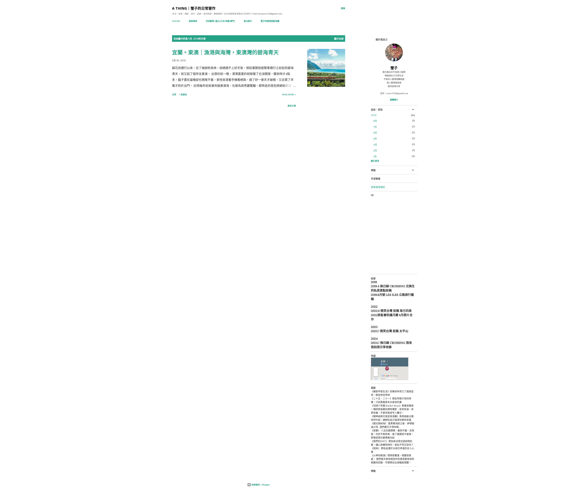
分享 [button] (174, 94)
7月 (375, 126)
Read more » (289, 94)
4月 (375, 144)
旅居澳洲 (193, 21)
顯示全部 (339, 38)
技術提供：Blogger (260, 484)
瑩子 (394, 67)
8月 (375, 120)
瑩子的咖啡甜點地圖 (270, 21)
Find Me (176, 21)
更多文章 (292, 105)
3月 (375, 150)
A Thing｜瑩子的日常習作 (193, 8)
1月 (375, 156)
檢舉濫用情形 (378, 187)
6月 (375, 132)
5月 (375, 138)
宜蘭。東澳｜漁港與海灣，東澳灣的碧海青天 (225, 52)
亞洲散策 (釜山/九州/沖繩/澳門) (220, 21)
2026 (373, 115)
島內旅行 (248, 21)
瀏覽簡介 (394, 99)
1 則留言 (183, 94)
